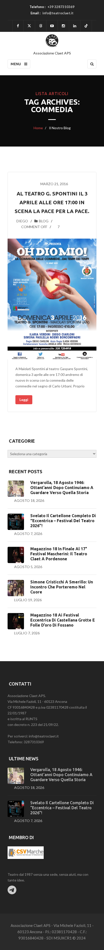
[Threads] (40, 26)
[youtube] (52, 26)
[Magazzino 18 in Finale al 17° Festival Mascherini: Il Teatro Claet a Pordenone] (16, 555)
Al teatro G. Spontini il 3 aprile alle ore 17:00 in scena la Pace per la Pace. (52, 202)
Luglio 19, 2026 (28, 600)
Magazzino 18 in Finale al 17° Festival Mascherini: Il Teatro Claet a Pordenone (58, 554)
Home (38, 128)
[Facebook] (18, 26)
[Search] (91, 64)
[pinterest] (63, 26)
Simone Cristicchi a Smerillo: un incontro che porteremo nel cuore (61, 587)
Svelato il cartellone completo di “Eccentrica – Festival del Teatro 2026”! (63, 520)
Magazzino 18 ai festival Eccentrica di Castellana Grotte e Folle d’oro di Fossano (62, 620)
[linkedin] (74, 26)
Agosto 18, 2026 (29, 500)
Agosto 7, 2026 (28, 533)
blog (43, 221)
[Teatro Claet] (52, 40)
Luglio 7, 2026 (27, 633)
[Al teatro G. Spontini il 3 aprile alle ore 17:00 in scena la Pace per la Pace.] (52, 299)
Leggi (23, 399)
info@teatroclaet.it (57, 13)
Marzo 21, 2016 (54, 184)
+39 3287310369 (60, 7)
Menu (16, 64)
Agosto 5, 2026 (28, 567)
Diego (22, 221)
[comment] (16, 227)
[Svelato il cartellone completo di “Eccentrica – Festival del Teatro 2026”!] (16, 522)
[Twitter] (29, 26)
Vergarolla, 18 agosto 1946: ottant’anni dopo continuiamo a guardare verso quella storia (61, 487)
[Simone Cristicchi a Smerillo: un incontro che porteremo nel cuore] (16, 588)
